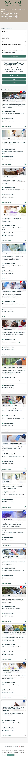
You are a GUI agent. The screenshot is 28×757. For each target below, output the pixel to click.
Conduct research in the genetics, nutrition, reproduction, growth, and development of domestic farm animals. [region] (13, 182)
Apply (14, 82)
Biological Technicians (9, 596)
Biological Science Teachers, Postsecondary (11, 671)
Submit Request (14, 56)
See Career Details (6, 126)
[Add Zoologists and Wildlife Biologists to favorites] (25, 392)
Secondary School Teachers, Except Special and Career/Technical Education (13, 709)
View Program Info (14, 75)
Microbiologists (7, 329)
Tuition (14, 79)
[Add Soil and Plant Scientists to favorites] (25, 240)
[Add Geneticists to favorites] (25, 506)
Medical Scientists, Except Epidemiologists (10, 557)
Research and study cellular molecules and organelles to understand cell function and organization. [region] (12, 448)
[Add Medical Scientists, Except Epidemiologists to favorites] (25, 583)
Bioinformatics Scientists (10, 405)
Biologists (6, 253)
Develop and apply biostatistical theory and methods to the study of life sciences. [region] (13, 143)
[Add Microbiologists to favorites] (25, 354)
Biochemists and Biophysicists (12, 291)
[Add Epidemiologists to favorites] (25, 545)
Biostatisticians (7, 139)
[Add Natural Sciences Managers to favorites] (25, 126)
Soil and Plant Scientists (10, 215)
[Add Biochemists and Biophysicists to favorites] (25, 316)
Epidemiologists (7, 519)
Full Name (4, 31)
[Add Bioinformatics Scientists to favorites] (25, 430)
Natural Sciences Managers (11, 100)
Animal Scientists (8, 177)
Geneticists (6, 481)
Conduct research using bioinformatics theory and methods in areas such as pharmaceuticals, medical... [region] (13, 410)
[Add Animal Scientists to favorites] (25, 202)
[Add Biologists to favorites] (25, 278)
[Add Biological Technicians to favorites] (25, 621)
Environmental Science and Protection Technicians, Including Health (14, 633)
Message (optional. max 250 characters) (11, 44)
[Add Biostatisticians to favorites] (25, 164)
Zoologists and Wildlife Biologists (12, 367)
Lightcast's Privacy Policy (19, 752)
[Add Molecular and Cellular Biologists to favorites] (25, 468)
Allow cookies (11, 755)
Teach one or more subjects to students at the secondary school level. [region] (12, 714)
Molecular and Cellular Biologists (12, 443)
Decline (4, 755)
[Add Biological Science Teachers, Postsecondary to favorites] (25, 697)
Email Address (5, 38)
